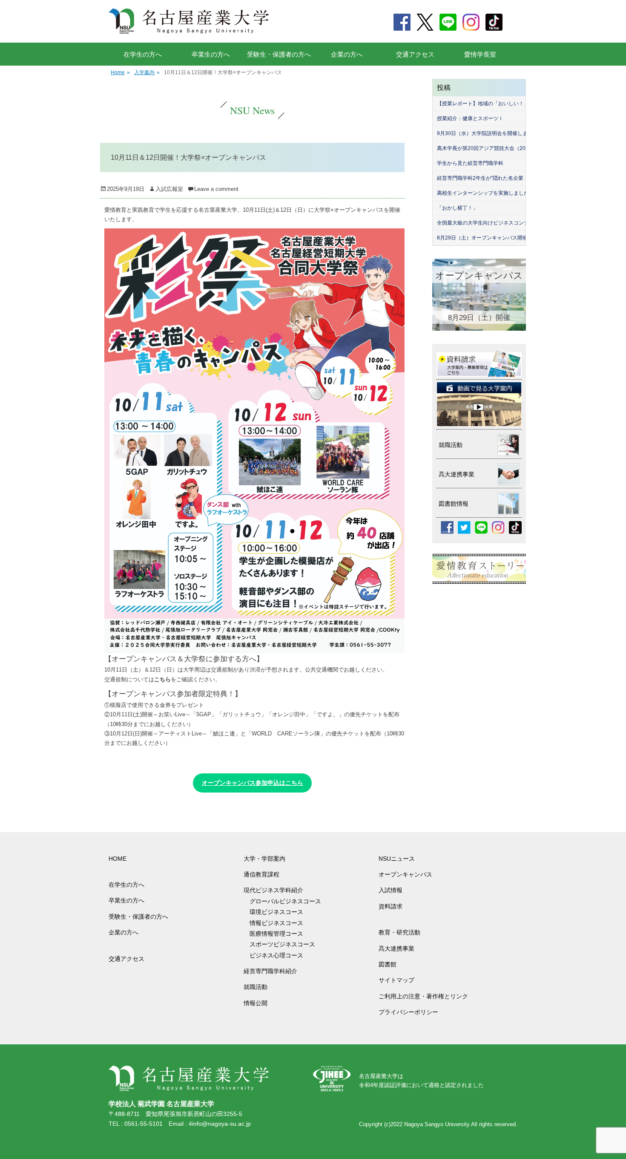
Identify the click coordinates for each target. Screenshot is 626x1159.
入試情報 (390, 890)
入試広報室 (169, 189)
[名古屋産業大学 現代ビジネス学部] (189, 21)
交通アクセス (415, 54)
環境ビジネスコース (279, 911)
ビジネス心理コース (276, 955)
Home (120, 72)
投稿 (444, 87)
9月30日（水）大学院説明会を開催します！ (487, 133)
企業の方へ (347, 54)
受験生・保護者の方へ (279, 54)
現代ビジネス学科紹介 (273, 890)
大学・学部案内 (264, 858)
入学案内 (147, 72)
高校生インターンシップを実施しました (483, 193)
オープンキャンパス (405, 874)
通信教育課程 (261, 874)
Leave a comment (216, 189)
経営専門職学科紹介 (270, 971)
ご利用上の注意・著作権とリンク (423, 996)
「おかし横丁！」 (457, 208)
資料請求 (390, 906)
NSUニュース (397, 858)
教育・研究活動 (399, 932)
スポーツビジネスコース (282, 944)
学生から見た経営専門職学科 (470, 163)
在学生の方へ (142, 54)
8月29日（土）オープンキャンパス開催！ (485, 238)
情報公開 (255, 1003)
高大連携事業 (396, 948)
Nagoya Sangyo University (437, 1124)
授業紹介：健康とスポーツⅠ (470, 118)
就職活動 (255, 986)
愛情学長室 (480, 54)
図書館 (387, 964)
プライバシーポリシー (408, 1012)
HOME (117, 858)
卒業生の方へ (211, 54)
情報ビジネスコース (279, 923)
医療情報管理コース (276, 933)
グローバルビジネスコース (288, 901)
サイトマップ (396, 980)
